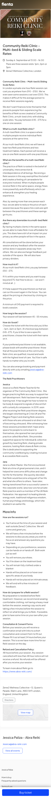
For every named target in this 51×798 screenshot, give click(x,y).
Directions (9, 700)
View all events (12, 750)
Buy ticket (25, 792)
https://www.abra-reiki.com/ (17, 671)
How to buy (7, 777)
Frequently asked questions (14, 781)
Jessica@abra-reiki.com (15, 744)
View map (25, 712)
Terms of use (7, 786)
